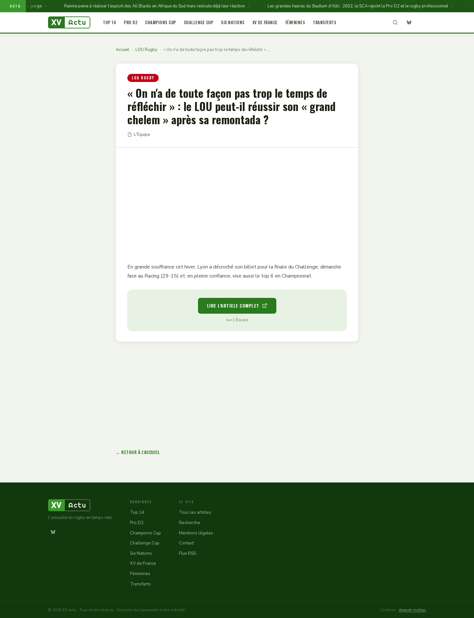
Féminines (295, 22)
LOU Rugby (146, 50)
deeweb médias (412, 610)
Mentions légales (196, 533)
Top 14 (109, 22)
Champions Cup (160, 22)
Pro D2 (130, 22)
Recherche (189, 523)
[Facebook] (421, 22)
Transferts (324, 22)
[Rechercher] (395, 22)
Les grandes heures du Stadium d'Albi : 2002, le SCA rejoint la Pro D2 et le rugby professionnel (351, 6)
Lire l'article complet (233, 305)
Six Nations (233, 22)
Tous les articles (195, 512)
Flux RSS (187, 553)
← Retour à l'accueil (138, 452)
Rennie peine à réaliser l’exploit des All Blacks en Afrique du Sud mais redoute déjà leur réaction (147, 6)
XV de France (265, 22)
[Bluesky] (409, 22)
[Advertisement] (237, 200)
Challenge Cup (198, 22)
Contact (186, 543)
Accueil (122, 50)
